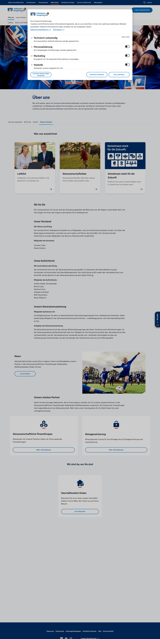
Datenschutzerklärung (39, 29)
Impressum (58, 29)
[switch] (127, 46)
